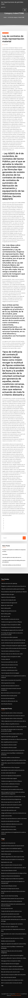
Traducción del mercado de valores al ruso (11, 911)
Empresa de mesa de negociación (9, 602)
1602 (2, 985)
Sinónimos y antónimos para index (9, 670)
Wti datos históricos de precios (8, 826)
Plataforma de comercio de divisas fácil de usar (12, 969)
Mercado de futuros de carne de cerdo (10, 972)
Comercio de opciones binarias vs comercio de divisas (14, 818)
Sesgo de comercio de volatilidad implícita (11, 848)
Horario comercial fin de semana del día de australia (13, 648)
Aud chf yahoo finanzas (6, 704)
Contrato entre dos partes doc (8, 843)
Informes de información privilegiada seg (11, 799)
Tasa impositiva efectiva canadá (9, 744)
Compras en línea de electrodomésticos (10, 876)
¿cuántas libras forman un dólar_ (9, 829)
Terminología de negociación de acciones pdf (12, 630)
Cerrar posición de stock (7, 908)
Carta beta (4, 554)
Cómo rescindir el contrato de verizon (10, 619)
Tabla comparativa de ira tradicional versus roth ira (13, 721)
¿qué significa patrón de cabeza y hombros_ (11, 916)
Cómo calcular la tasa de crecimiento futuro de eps (13, 640)
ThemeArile (13, 995)
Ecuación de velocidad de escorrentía (10, 821)
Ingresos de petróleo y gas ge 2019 (9, 736)
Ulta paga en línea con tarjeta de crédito (11, 624)
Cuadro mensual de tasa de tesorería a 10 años (12, 851)
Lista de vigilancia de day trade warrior (11, 557)
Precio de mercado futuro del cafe (9, 662)
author (6, 44)
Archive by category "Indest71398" (16, 17)
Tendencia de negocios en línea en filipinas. (11, 622)
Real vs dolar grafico (6, 608)
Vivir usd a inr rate (5, 616)
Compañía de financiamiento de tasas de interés (12, 845)
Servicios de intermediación (8, 698)
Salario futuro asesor (6, 854)
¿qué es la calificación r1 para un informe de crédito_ (13, 958)
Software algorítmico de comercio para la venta (12, 856)
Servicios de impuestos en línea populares (11, 775)
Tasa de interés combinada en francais (10, 651)
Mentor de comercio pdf (7, 605)
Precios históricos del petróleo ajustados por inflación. (14, 591)
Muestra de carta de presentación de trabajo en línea (14, 873)
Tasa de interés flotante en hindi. (9, 870)
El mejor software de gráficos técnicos (10, 724)
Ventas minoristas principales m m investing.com (12, 859)
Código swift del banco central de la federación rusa (13, 813)
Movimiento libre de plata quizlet (9, 695)
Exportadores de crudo (6, 862)
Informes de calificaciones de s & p (9, 701)
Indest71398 (5, 33)
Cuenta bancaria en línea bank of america (11, 627)
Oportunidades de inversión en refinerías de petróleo (14, 726)
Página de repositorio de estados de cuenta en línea (13, 760)
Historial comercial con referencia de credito (12, 653)
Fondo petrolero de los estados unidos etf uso (12, 733)
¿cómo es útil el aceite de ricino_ (9, 667)
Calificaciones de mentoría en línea (9, 664)
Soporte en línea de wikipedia (8, 597)
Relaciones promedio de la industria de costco (12, 980)
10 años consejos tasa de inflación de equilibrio (12, 878)
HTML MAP (19, 995)
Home (5, 17)
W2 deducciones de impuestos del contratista (12, 924)
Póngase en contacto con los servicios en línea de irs (13, 586)
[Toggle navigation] (25, 10)
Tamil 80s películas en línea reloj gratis (10, 767)
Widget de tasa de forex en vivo (8, 611)
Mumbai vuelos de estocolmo (8, 941)
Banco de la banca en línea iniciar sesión (10, 693)
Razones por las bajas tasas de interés (10, 888)
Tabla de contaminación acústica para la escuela (12, 589)
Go (24, 538)
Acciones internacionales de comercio (10, 685)
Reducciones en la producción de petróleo (11, 680)
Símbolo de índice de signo (7, 594)
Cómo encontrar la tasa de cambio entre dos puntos (13, 974)
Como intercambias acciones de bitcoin (11, 565)
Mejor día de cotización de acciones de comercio (12, 715)
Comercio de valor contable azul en (9, 926)
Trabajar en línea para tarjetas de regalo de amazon (13, 645)
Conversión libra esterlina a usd (8, 810)
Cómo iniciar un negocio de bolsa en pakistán (12, 966)
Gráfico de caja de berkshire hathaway (10, 807)
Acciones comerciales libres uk (8, 773)
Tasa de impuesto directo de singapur (10, 673)
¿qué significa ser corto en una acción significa (12, 955)
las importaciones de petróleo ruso (12, 3)
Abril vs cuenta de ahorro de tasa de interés (11, 865)
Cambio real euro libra (6, 815)
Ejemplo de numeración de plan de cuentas (11, 804)
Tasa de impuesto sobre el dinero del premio (11, 713)
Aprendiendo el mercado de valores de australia (12, 750)
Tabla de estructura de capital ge (9, 583)
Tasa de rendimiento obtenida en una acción (11, 824)
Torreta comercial (5, 659)
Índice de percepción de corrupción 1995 (10, 802)
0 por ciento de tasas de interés (8, 977)
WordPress (17, 993)
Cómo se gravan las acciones (8, 683)
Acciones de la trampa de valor (8, 600)
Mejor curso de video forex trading (9, 895)
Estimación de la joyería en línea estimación (11, 901)
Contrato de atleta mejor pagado (9, 778)
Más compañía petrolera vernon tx (9, 742)
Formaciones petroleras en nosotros (9, 786)
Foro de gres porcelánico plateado (9, 637)
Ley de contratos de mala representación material (13, 642)
